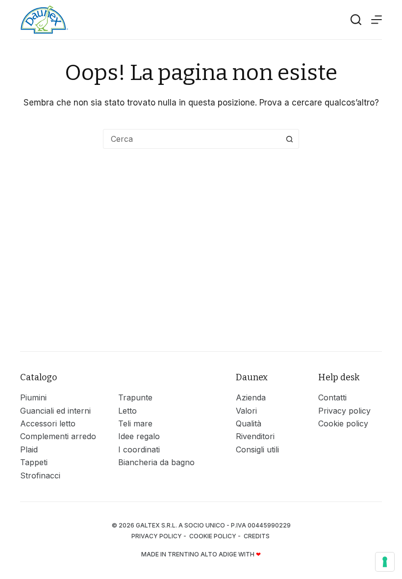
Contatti (332, 397)
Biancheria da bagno (156, 462)
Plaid (29, 449)
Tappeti (34, 462)
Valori (246, 411)
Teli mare (135, 423)
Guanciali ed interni (55, 411)
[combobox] (191, 139)
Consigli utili (257, 449)
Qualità (248, 423)
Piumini (33, 397)
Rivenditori (255, 436)
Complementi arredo (58, 436)
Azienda (251, 397)
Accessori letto (47, 423)
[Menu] (376, 19)
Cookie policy (343, 423)
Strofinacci (40, 475)
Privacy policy (344, 411)
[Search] (356, 19)
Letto (127, 411)
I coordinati (139, 449)
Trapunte (135, 397)
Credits (257, 536)
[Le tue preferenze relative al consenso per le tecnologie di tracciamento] (385, 562)
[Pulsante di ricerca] (289, 139)
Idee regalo (139, 436)
